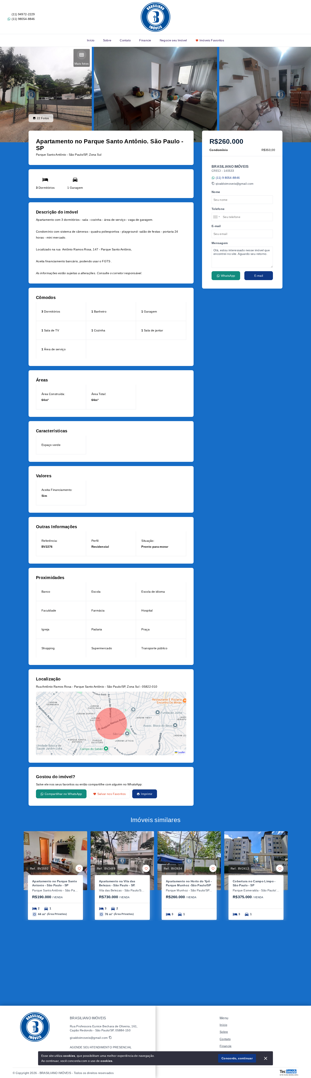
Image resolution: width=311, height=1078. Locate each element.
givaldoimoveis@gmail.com (234, 183)
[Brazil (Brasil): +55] (217, 217)
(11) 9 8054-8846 (228, 177)
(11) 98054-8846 (23, 19)
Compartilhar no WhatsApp (63, 794)
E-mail (258, 275)
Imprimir (146, 794)
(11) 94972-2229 (23, 14)
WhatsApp (228, 275)
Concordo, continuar (237, 1058)
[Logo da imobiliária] (34, 1027)
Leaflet (181, 752)
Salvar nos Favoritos (111, 794)
